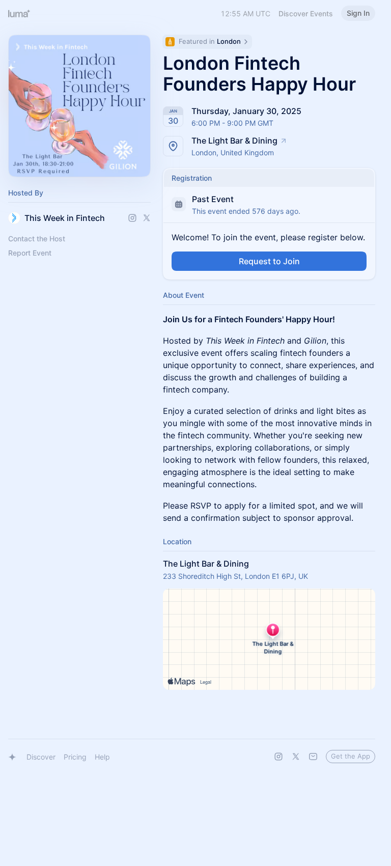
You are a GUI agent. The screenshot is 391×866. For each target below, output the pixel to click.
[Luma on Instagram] (278, 756)
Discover (40, 756)
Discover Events (305, 13)
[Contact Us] (313, 756)
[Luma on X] (295, 756)
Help (102, 756)
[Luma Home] (19, 13)
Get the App (350, 756)
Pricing (75, 756)
